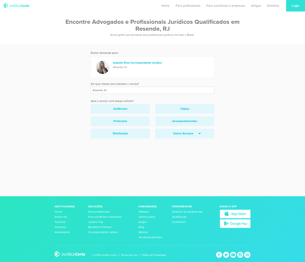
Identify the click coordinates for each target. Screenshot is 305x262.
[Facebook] (219, 254)
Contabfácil (179, 222)
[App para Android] (235, 223)
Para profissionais (188, 6)
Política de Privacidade (154, 255)
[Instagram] (240, 254)
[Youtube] (233, 254)
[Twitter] (226, 254)
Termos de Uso (129, 255)
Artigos (256, 6)
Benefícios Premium (100, 227)
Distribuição (120, 133)
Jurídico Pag (95, 222)
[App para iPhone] (235, 213)
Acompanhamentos (184, 121)
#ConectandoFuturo (151, 237)
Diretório (273, 6)
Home (165, 6)
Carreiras (60, 222)
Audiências (120, 109)
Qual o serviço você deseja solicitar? (112, 101)
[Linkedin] (247, 254)
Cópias (184, 109)
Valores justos (147, 216)
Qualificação (179, 216)
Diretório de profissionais (187, 211)
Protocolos (120, 121)
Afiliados (144, 211)
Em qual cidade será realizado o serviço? (115, 84)
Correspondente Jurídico (103, 232)
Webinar (143, 232)
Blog (141, 227)
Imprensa (60, 227)
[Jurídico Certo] (16, 5)
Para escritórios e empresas (225, 6)
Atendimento (62, 232)
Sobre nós (61, 216)
